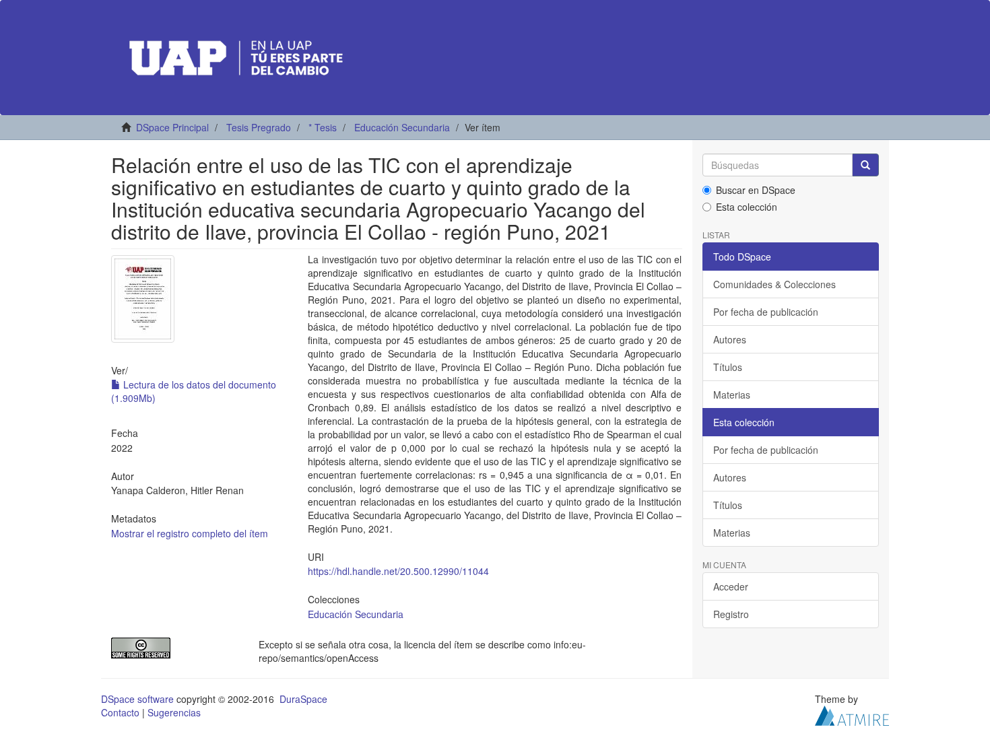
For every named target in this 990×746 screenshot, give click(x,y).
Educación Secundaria (402, 127)
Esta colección (746, 206)
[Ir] (865, 165)
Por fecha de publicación (765, 311)
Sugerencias (174, 712)
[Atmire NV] (852, 713)
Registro (731, 614)
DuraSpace (303, 699)
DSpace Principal (172, 127)
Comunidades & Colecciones (774, 284)
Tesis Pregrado (258, 127)
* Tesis (322, 127)
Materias (731, 394)
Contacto (120, 712)
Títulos (727, 367)
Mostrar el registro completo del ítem (189, 533)
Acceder (730, 586)
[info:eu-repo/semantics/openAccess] (174, 648)
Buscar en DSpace (755, 190)
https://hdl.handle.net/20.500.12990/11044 (398, 571)
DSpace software (137, 699)
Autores (729, 339)
